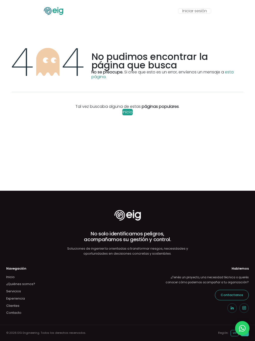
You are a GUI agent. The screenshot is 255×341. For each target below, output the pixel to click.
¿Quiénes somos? (20, 284)
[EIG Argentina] (127, 215)
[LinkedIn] (232, 308)
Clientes (12, 306)
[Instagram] (244, 308)
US (235, 333)
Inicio (127, 112)
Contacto (13, 313)
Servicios (13, 291)
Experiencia (15, 298)
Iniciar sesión (194, 10)
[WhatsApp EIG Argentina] (242, 328)
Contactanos (232, 295)
